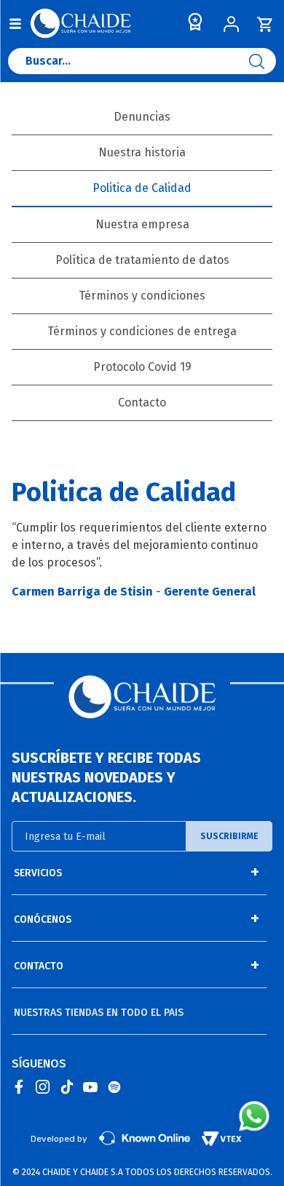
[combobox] (142, 64)
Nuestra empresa (142, 224)
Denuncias (142, 117)
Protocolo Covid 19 (142, 367)
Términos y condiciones (142, 295)
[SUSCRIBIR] (229, 836)
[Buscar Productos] (262, 61)
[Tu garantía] (192, 25)
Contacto (142, 402)
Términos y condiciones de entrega (142, 331)
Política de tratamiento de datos (142, 260)
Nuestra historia (142, 152)
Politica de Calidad (142, 188)
